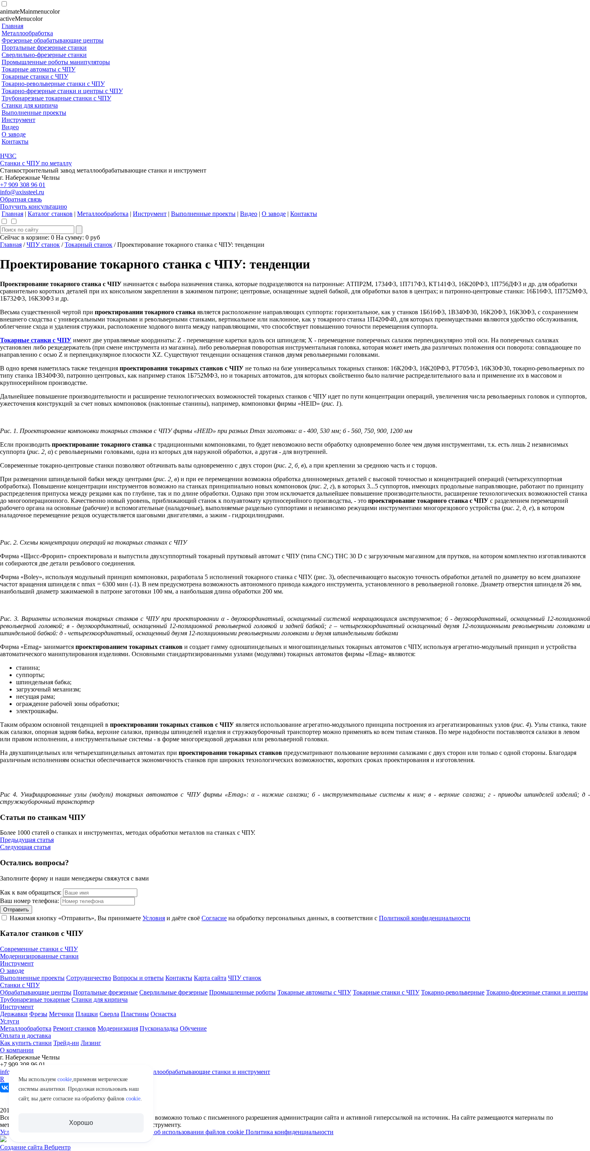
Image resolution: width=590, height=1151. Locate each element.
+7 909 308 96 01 (22, 184)
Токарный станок (88, 244)
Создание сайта (22, 1147)
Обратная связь (21, 199)
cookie (64, 1079)
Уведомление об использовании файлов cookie (181, 1132)
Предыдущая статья (27, 839)
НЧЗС (8, 156)
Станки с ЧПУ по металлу (36, 163)
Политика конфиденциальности (290, 1132)
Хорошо (81, 1122)
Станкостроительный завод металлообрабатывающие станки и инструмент (167, 1071)
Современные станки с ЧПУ (39, 949)
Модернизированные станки (39, 956)
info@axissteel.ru (22, 192)
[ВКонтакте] (5, 1087)
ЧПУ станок (43, 244)
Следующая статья (25, 847)
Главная (11, 244)
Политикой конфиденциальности (424, 918)
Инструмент (17, 963)
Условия (153, 918)
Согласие (214, 918)
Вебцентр (57, 1147)
